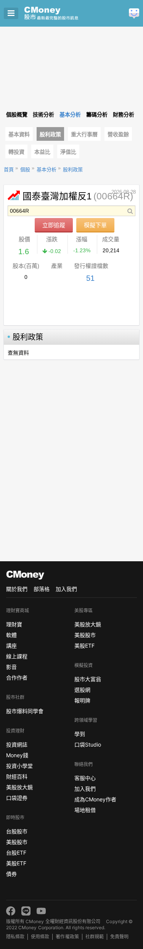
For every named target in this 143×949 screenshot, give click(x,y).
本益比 (42, 152)
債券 (11, 874)
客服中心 (85, 778)
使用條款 (40, 936)
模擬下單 (95, 225)
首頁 (9, 169)
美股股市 (16, 842)
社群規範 (94, 936)
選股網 (82, 689)
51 (90, 278)
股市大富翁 (87, 679)
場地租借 (85, 810)
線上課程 (16, 656)
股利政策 (50, 134)
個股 (25, 169)
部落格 (42, 589)
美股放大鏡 (19, 787)
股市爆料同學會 (24, 711)
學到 (79, 734)
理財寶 (14, 624)
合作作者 (16, 677)
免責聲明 (119, 936)
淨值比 (68, 152)
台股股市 (16, 831)
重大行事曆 (84, 134)
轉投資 (16, 152)
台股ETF (16, 852)
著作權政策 (67, 936)
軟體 (11, 635)
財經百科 (16, 776)
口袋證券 (16, 798)
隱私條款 (15, 936)
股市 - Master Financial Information (63, 13)
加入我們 (66, 589)
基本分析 (46, 169)
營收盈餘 (118, 134)
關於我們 (16, 589)
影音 (11, 667)
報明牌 (82, 700)
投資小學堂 (19, 766)
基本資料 (19, 134)
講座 (11, 645)
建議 (134, 13)
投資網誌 (16, 744)
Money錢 (17, 755)
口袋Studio (87, 744)
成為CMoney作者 (95, 799)
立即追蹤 (53, 225)
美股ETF (16, 863)
